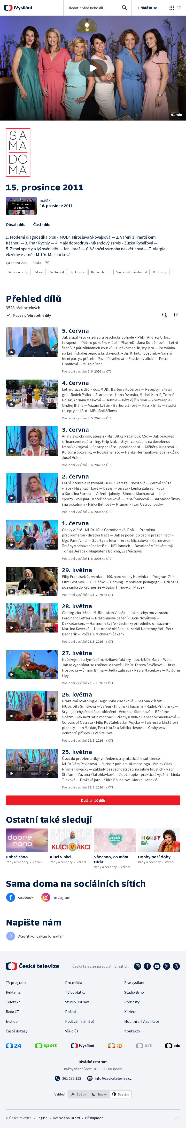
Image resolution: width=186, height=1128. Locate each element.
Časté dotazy (16, 1031)
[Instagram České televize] (137, 966)
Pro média (73, 982)
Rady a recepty (18, 272)
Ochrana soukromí (66, 1118)
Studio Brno (134, 992)
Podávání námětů (79, 1021)
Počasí (70, 1011)
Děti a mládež (100, 272)
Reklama (13, 992)
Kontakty (132, 1031)
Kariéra (130, 1011)
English (42, 1118)
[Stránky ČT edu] (172, 1046)
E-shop (12, 1021)
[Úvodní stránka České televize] (33, 966)
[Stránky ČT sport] (46, 1046)
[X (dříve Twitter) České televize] (166, 966)
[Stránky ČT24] (13, 1046)
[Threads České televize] (176, 966)
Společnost (77, 272)
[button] (93, 68)
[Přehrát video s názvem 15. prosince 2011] (93, 68)
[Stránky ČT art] (144, 1046)
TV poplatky (75, 992)
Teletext (13, 1001)
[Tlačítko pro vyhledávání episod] (165, 315)
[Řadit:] (176, 315)
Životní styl (56, 272)
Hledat (124, 8)
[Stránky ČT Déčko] (115, 1046)
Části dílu (41, 224)
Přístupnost (94, 1118)
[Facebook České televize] (147, 966)
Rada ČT (12, 1011)
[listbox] (100, 1094)
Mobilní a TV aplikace (141, 1021)
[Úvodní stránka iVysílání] (22, 8)
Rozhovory (160, 272)
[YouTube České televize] (157, 966)
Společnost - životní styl (131, 272)
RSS (177, 1118)
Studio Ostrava (77, 1001)
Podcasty (132, 1001)
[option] (78, 1094)
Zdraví (38, 272)
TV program (16, 982)
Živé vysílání (134, 982)
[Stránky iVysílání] (82, 1046)
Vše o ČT (72, 1031)
